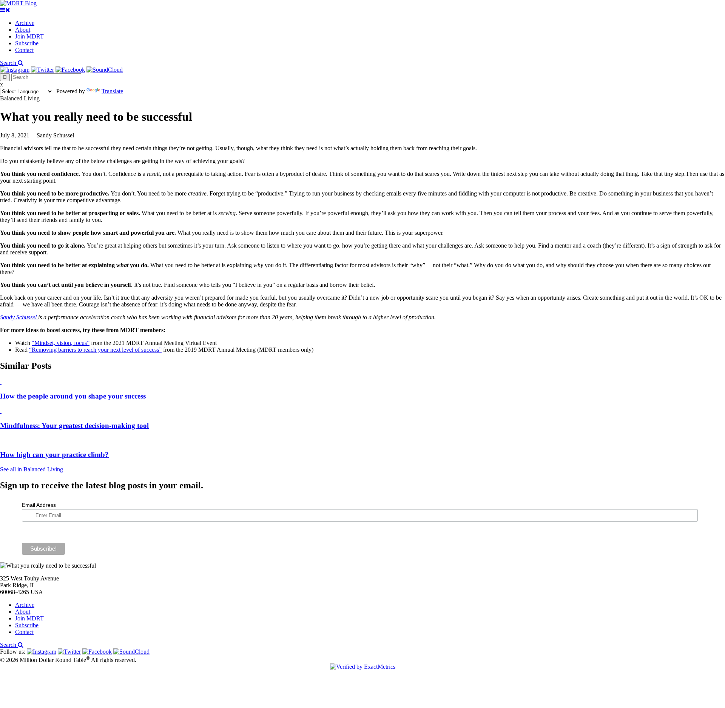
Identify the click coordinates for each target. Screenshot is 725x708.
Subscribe (27, 43)
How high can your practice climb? (54, 455)
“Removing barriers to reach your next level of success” (95, 349)
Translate (112, 91)
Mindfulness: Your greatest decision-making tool (74, 425)
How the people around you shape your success (73, 396)
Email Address (39, 505)
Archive (24, 23)
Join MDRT (29, 36)
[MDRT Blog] (18, 3)
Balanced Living (20, 98)
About (22, 29)
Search (9, 63)
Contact (24, 50)
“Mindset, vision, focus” (60, 343)
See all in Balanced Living (31, 469)
